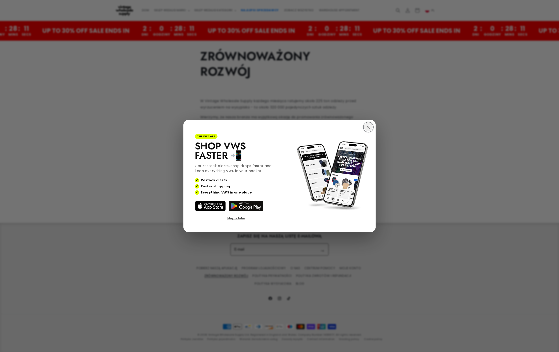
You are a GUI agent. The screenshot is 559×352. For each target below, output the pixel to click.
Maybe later (236, 218)
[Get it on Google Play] (246, 206)
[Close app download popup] (368, 127)
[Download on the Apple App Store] (210, 206)
